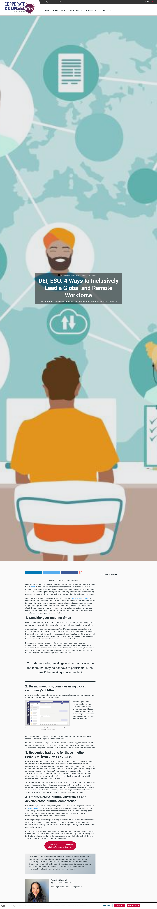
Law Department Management (87, 275)
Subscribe (106, 10)
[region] (78, 905)
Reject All (119, 905)
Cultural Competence (67, 275)
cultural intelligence (34, 808)
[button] (33, 572)
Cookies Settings (106, 905)
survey (32, 587)
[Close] (154, 906)
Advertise (90, 10)
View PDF (84, 572)
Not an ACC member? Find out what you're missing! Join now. (60, 845)
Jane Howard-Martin (71, 301)
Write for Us (75, 10)
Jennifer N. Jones (84, 301)
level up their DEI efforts (79, 598)
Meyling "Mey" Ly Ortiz (98, 301)
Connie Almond (48, 301)
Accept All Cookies (133, 905)
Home (47, 10)
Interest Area (59, 10)
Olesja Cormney (59, 301)
